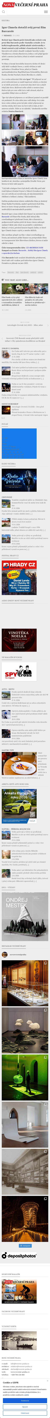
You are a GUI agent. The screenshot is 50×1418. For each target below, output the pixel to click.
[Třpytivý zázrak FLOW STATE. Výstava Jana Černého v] (25, 1078)
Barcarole (11, 272)
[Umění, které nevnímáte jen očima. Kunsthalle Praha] (25, 1030)
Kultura (6, 20)
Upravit (25, 1407)
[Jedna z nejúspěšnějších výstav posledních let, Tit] (25, 983)
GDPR (26, 1395)
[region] (25, 1398)
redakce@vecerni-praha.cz (21, 1366)
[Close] (47, 1380)
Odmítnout (25, 1413)
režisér (40, 272)
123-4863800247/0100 (34, 247)
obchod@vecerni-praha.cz (21, 1369)
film (17, 272)
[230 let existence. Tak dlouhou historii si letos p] (25, 1172)
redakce (8, 35)
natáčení (33, 272)
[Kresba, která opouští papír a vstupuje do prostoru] (25, 1125)
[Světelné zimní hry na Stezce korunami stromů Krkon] (25, 1219)
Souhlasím (25, 1400)
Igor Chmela (24, 272)
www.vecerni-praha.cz (20, 1372)
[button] (25, 916)
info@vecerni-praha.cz (20, 1363)
